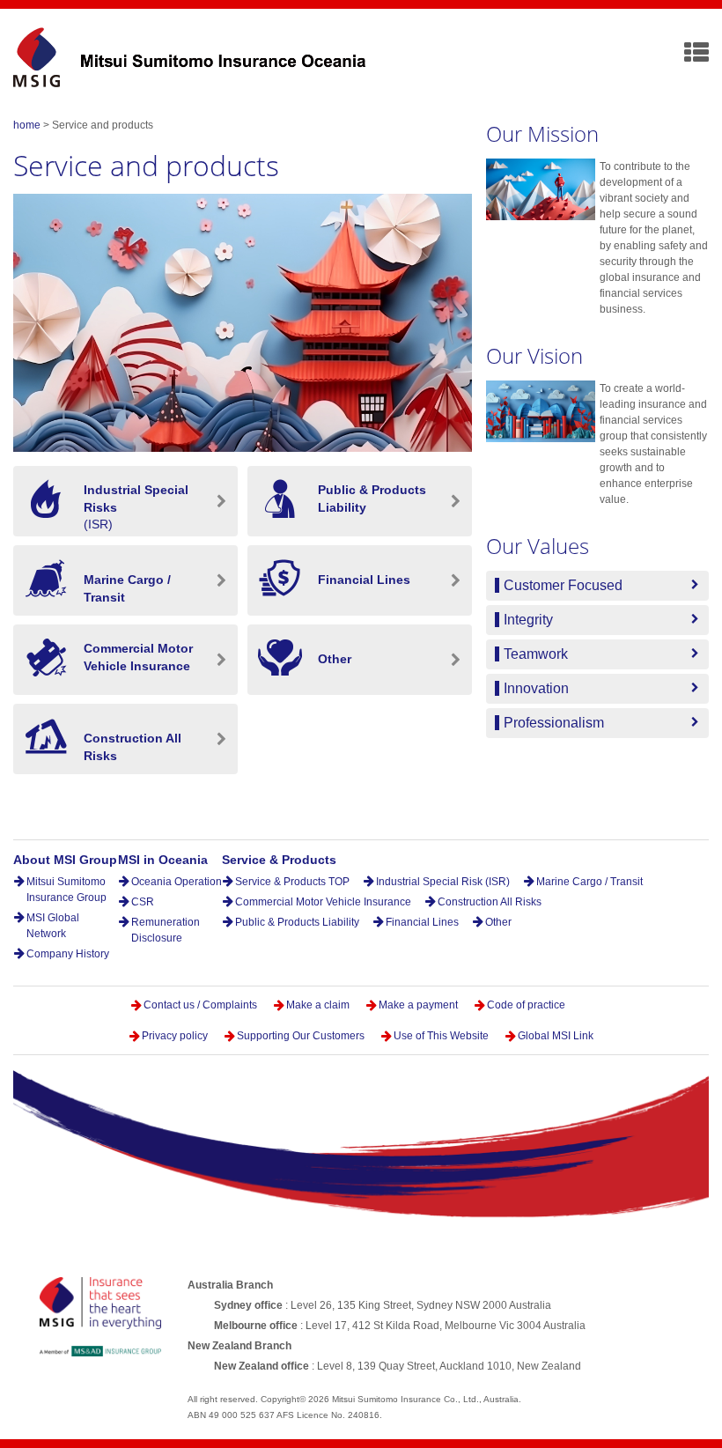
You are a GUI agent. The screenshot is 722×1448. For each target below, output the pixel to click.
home (27, 125)
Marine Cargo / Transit (589, 881)
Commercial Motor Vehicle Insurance (323, 902)
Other (498, 922)
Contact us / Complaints (202, 1005)
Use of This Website (441, 1036)
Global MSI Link (555, 1036)
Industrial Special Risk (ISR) (443, 881)
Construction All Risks (490, 902)
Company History (67, 954)
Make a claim (318, 1005)
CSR (142, 902)
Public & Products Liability (297, 922)
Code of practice (526, 1005)
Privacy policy (175, 1036)
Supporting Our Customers (301, 1036)
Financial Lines (422, 922)
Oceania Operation (176, 881)
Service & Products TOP (292, 881)
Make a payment (418, 1005)
